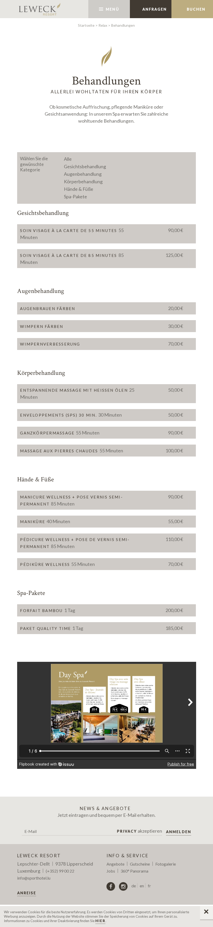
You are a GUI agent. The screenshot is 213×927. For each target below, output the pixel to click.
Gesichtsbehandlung (85, 166)
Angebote (115, 863)
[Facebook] (110, 886)
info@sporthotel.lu (33, 877)
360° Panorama (134, 870)
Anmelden (178, 832)
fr (149, 885)
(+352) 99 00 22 (60, 870)
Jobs (110, 870)
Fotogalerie (165, 863)
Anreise (26, 893)
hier (100, 921)
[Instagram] (123, 886)
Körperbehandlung (83, 181)
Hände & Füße (78, 189)
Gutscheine (140, 863)
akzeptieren (139, 831)
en (142, 885)
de (133, 885)
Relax (102, 25)
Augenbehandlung (83, 174)
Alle (68, 159)
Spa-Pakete (75, 196)
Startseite (86, 25)
